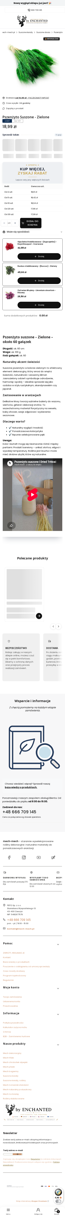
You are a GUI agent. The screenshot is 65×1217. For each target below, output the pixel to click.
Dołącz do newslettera (17, 1154)
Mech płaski (9, 1066)
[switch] (58, 1201)
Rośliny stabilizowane (13, 1098)
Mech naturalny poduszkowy (17, 1089)
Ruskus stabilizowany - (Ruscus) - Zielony (37, 266)
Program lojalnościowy (14, 975)
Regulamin (8, 980)
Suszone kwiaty (26, 32)
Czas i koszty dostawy (14, 971)
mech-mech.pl (8, 32)
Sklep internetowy (31, 1201)
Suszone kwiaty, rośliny (14, 1080)
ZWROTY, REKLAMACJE (14, 952)
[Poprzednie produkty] (53, 626)
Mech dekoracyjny (12, 1053)
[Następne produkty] (58, 626)
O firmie (7, 1031)
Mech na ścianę (11, 1094)
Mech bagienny (10, 1071)
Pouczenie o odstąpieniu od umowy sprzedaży (26, 966)
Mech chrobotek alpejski (15, 1062)
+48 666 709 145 (19, 812)
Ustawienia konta (11, 1001)
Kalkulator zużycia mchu (15, 1027)
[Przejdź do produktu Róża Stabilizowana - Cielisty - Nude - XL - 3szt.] (24, 586)
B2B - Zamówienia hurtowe (16, 1036)
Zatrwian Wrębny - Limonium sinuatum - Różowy (37, 291)
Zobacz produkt (39, 616)
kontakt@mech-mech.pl (20, 928)
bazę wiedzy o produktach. (21, 787)
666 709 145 (36, 10)
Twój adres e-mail (13, 1150)
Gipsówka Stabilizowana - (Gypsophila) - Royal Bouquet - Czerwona (37, 243)
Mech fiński (8, 1057)
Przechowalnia (10, 1006)
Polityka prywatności (13, 1022)
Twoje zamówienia (12, 996)
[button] (31, 944)
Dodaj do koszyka (32, 223)
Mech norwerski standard (15, 1085)
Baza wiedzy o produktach (16, 962)
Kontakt (7, 957)
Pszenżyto (58, 32)
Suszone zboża (43, 32)
